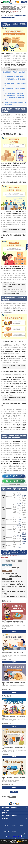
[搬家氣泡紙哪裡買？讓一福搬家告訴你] (14, 611)
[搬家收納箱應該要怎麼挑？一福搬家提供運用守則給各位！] (14, 642)
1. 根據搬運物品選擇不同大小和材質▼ (14, 93)
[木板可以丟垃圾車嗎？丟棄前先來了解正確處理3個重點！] (14, 767)
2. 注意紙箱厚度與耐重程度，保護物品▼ (15, 95)
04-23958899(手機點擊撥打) (12, 568)
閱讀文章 (14, 631)
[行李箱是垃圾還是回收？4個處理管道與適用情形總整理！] (14, 736)
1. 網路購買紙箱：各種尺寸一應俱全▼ (14, 76)
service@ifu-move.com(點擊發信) (16, 596)
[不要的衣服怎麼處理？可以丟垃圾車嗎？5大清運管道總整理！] (14, 706)
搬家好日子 (25, 836)
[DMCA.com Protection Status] (13, 836)
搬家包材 (12, 15)
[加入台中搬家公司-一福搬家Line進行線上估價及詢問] (6, 2)
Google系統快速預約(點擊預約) (15, 581)
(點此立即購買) (16, 293)
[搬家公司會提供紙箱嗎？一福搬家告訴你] (14, 672)
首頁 (2, 15)
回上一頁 (14, 791)
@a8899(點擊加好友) (11, 573)
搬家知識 (7, 15)
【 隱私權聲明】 (20, 841)
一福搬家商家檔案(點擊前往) (15, 584)
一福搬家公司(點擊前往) (15, 576)
